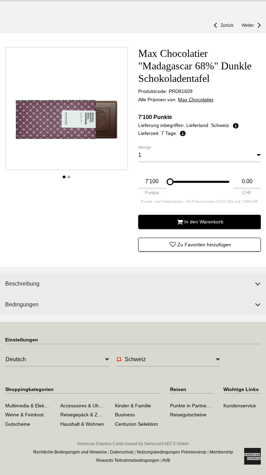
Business (125, 414)
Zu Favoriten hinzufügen (204, 244)
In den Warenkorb (203, 221)
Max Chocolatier (196, 99)
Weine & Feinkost (24, 414)
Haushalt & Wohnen (82, 424)
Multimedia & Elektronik (30, 405)
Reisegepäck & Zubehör (86, 414)
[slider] (170, 181)
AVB (166, 460)
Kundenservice (239, 405)
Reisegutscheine (188, 414)
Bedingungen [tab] (21, 304)
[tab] (133, 284)
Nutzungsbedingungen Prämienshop (171, 452)
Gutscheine (17, 424)
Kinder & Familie (133, 405)
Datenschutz (122, 452)
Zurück (227, 25)
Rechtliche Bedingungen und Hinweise (70, 452)
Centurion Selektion (136, 424)
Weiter (248, 25)
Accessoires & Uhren (83, 405)
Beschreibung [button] (22, 284)
